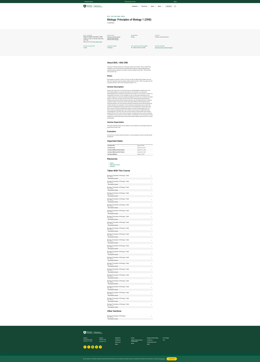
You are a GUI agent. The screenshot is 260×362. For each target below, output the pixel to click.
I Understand (172, 358)
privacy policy (162, 358)
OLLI (164, 340)
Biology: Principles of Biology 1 (118, 176)
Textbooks (112, 166)
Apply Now (117, 338)
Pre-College (166, 338)
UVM (148, 344)
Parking (111, 163)
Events (132, 338)
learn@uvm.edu (102, 341)
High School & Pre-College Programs (164, 47)
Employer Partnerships (152, 338)
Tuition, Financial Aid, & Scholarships (137, 340)
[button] (175, 6)
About (159, 6)
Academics (135, 6)
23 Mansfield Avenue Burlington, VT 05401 (87, 340)
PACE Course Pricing (115, 164)
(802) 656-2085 (102, 339)
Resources (144, 6)
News (152, 6)
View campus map (97, 42)
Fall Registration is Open (130, 1)
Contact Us (150, 340)
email (118, 37)
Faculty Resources (151, 342)
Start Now (168, 6)
